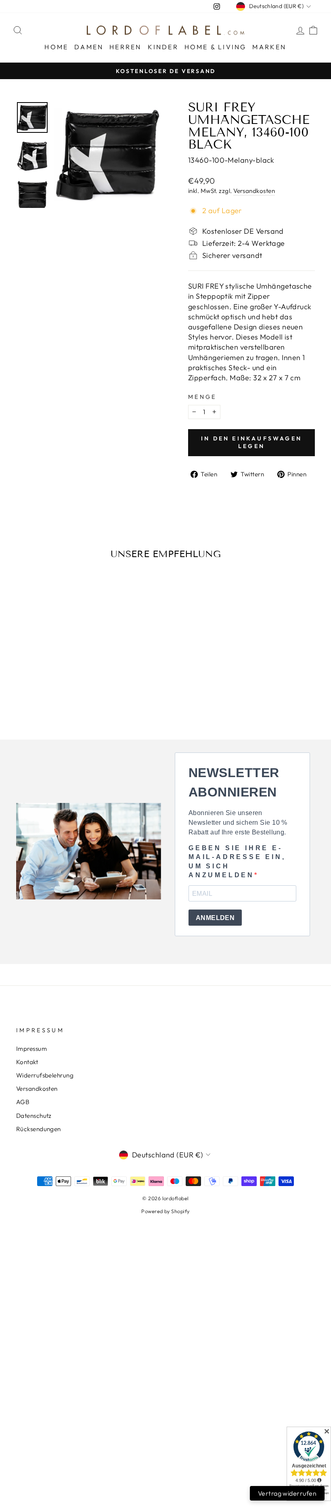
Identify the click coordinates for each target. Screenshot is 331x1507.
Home (56, 47)
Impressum (31, 1048)
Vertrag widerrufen (287, 1493)
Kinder (163, 47)
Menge (202, 396)
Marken (269, 47)
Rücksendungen (38, 1129)
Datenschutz (34, 1115)
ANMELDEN (215, 917)
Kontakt (27, 1062)
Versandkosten (254, 191)
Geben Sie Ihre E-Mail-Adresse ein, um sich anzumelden (237, 861)
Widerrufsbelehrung (44, 1075)
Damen (88, 47)
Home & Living (215, 47)
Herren (125, 47)
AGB (22, 1102)
